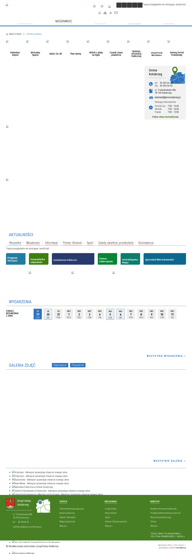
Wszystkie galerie (168, 460)
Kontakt (116, 13)
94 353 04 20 (166, 82)
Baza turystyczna (67, 513)
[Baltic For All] (55, 49)
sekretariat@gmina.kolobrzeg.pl (27, 527)
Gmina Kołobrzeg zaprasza (72, 508)
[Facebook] (103, 7)
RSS (110, 13)
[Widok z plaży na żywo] (96, 49)
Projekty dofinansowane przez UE (165, 513)
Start (100, 13)
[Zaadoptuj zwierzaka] (50, 279)
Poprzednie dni (29, 314)
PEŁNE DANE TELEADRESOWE (165, 533)
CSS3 (138, 546)
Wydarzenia (20, 301)
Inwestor (154, 501)
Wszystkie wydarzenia (165, 355)
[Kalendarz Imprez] (15, 49)
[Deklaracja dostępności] (129, 5)
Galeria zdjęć (22, 365)
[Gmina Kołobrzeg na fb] (91, 281)
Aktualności (21, 234)
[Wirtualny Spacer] (35, 49)
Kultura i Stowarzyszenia (116, 521)
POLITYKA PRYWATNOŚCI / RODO (167, 536)
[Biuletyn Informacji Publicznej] (136, 49)
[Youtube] (95, 7)
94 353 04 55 (166, 85)
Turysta (63, 501)
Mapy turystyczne (67, 521)
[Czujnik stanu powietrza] (116, 49)
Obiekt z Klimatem (68, 517)
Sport (107, 517)
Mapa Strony (105, 13)
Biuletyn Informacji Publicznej (163, 508)
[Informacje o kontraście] (139, 5)
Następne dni (183, 314)
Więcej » (63, 526)
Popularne (78, 365)
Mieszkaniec (111, 501)
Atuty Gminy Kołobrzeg (160, 517)
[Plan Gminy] (76, 49)
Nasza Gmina (111, 513)
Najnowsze (60, 365)
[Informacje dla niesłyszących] (134, 5)
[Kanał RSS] (185, 234)
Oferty (153, 521)
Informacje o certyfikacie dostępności (95, 546)
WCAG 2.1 (148, 546)
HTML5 (134, 546)
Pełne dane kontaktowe (165, 116)
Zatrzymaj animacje (119, 5)
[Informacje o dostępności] (124, 5)
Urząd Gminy (110, 508)
